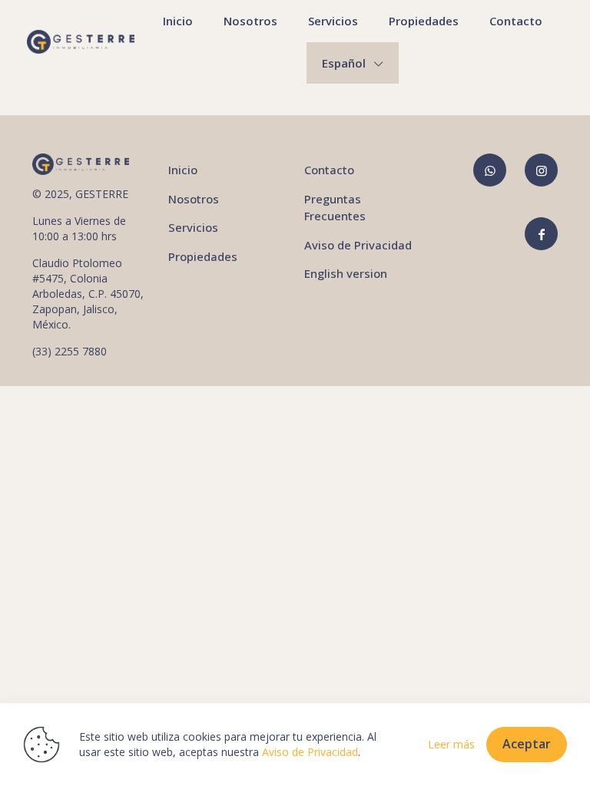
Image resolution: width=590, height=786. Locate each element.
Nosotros (193, 198)
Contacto (329, 169)
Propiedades (202, 256)
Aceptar (526, 743)
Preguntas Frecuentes (335, 207)
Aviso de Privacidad (358, 245)
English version (345, 273)
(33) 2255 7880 (69, 351)
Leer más (451, 744)
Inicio (182, 169)
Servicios (193, 227)
